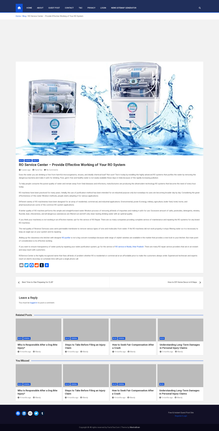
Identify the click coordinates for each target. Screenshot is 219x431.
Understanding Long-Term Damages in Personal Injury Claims (180, 346)
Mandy (38, 352)
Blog (21, 160)
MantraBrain (135, 427)
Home (29, 8)
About (40, 8)
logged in (34, 303)
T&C (80, 8)
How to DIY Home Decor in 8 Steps (182, 282)
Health (35, 160)
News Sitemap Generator (123, 8)
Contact (69, 8)
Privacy (91, 8)
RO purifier (66, 238)
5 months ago (167, 352)
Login (103, 8)
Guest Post (54, 8)
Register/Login (181, 416)
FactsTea (38, 170)
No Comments (52, 170)
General (28, 160)
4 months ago (25, 352)
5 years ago (26, 170)
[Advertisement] (109, 39)
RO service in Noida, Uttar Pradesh (129, 247)
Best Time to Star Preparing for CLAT (37, 282)
